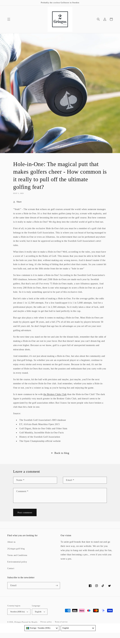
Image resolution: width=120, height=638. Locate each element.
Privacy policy (46, 622)
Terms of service (61, 622)
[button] (9, 19)
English (38, 612)
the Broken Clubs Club (55, 394)
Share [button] (19, 202)
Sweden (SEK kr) (17, 612)
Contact (10, 568)
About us (11, 542)
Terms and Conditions (17, 555)
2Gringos (17, 622)
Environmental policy (17, 562)
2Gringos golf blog (16, 549)
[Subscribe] (56, 585)
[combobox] (41, 628)
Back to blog (61, 452)
